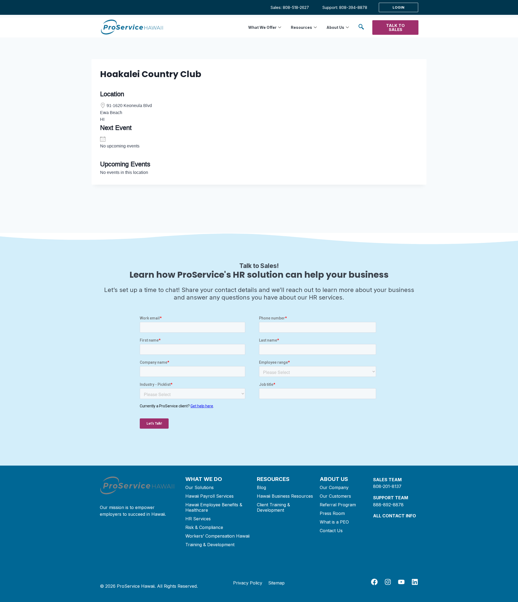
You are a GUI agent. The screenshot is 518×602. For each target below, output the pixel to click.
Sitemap (276, 583)
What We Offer (262, 27)
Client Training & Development (273, 507)
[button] (361, 27)
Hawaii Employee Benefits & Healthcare (213, 507)
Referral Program (338, 504)
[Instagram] (387, 582)
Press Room (332, 513)
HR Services (198, 518)
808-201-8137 (387, 486)
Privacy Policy (247, 583)
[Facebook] (374, 582)
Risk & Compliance (204, 527)
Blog (261, 487)
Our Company (334, 487)
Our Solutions (199, 487)
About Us (335, 27)
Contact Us (331, 530)
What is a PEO (334, 522)
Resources (301, 27)
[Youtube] (401, 582)
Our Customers (335, 496)
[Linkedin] (414, 582)
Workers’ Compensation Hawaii (217, 536)
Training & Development (209, 544)
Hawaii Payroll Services (209, 496)
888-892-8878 (388, 504)
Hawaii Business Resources (285, 496)
